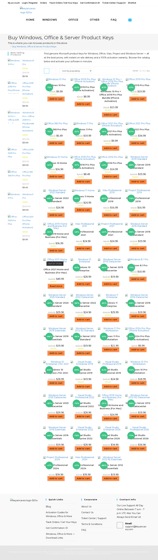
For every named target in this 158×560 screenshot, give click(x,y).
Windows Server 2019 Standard (138, 166)
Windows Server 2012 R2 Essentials (110, 467)
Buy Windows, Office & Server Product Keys (34, 46)
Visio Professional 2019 (110, 200)
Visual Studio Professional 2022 (83, 405)
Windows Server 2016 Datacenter (138, 304)
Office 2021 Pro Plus (138, 129)
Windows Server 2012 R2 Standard (83, 338)
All (148, 71)
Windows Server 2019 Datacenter (110, 269)
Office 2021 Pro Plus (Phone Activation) (110, 133)
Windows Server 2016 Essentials (56, 437)
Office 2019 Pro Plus (138, 85)
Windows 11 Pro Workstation (111, 338)
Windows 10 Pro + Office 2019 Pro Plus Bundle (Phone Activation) (110, 96)
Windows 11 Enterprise (110, 304)
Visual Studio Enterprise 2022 (83, 437)
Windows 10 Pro (56, 85)
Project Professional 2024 (56, 467)
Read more (56, 286)
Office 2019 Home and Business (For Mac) (56, 235)
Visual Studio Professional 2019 (110, 371)
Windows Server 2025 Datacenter (56, 405)
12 (140, 71)
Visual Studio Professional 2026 (138, 437)
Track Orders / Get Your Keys (63, 3)
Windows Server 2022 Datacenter (83, 304)
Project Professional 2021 (110, 233)
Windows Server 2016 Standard (138, 233)
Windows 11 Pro (83, 129)
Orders (43, 3)
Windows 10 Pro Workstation (138, 371)
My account (14, 3)
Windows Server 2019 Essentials (56, 338)
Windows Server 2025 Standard (56, 304)
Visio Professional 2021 (83, 233)
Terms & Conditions (91, 524)
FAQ (83, 530)
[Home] (8, 46)
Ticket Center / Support (114, 3)
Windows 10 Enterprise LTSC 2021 (56, 371)
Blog (48, 506)
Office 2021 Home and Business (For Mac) (56, 271)
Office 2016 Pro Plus (110, 163)
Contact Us (87, 512)
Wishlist (132, 3)
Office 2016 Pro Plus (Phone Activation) (83, 166)
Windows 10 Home (56, 163)
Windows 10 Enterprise (83, 269)
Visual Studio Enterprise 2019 (83, 371)
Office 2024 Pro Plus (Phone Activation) (138, 338)
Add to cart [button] (56, 99)
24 (144, 71)
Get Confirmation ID (90, 3)
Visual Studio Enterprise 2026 (111, 437)
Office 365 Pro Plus (56, 129)
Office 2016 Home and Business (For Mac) (110, 407)
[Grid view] (46, 70)
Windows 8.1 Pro (138, 265)
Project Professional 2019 (138, 200)
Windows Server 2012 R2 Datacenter (138, 405)
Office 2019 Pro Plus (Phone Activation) (83, 89)
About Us (86, 506)
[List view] (53, 70)
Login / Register (30, 3)
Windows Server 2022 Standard (56, 200)
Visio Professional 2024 (83, 467)
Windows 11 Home (83, 196)
